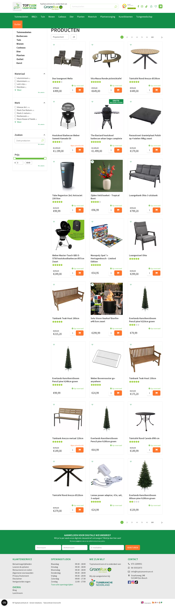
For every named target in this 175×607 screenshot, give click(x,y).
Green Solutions (36, 603)
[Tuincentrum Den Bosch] (24, 6)
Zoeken (19, 134)
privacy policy (100, 541)
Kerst (19, 63)
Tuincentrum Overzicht (52, 603)
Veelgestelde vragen (21, 581)
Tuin (19, 40)
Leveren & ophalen (21, 567)
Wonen (20, 44)
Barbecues (22, 36)
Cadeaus (21, 47)
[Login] (151, 6)
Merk (17, 102)
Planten (21, 55)
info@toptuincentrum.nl (142, 571)
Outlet (20, 59)
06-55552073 (136, 567)
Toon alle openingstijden (62, 584)
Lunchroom (18, 593)
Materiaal (20, 73)
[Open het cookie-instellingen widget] (4, 603)
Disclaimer (17, 578)
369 (152, 37)
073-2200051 (136, 564)
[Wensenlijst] (156, 6)
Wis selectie (41, 92)
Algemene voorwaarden (23, 573)
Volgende (160, 37)
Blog (15, 590)
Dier (19, 51)
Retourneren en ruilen (22, 570)
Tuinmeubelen (24, 32)
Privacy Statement (21, 575)
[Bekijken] (160, 6)
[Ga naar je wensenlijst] (156, 6)
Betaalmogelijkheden (22, 564)
